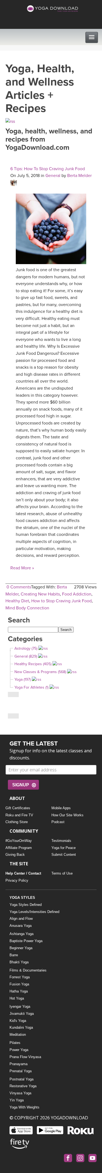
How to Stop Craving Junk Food (61, 601)
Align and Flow (21, 919)
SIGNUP (20, 785)
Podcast (57, 822)
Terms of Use (62, 873)
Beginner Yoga (21, 948)
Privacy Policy (16, 880)
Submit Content (63, 855)
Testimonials (61, 841)
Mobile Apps (61, 808)
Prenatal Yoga (21, 1071)
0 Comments (19, 587)
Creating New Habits (40, 594)
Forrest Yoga (20, 977)
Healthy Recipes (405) (32, 664)
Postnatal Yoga (21, 1079)
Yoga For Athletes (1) (31, 687)
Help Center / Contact (23, 873)
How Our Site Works (67, 815)
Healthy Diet (17, 601)
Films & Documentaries (28, 970)
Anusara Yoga (21, 926)
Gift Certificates (17, 808)
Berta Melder (79, 175)
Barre (14, 955)
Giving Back (15, 855)
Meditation (18, 1035)
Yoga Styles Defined (26, 905)
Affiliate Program (18, 848)
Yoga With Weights (24, 1107)
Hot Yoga (17, 998)
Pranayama (18, 1064)
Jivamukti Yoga (22, 1014)
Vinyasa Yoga (20, 1093)
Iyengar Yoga (20, 1006)
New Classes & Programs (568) (40, 672)
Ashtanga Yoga (21, 934)
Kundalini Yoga (21, 1027)
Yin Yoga (17, 1100)
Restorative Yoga (23, 1086)
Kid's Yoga (18, 1021)
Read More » (22, 568)
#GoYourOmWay (18, 841)
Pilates (15, 1043)
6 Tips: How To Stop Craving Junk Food (47, 169)
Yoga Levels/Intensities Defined (34, 912)
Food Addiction (76, 594)
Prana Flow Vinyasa (25, 1057)
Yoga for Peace (63, 848)
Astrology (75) (25, 648)
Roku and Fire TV (19, 815)
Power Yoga (19, 1050)
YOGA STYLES (22, 898)
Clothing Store (16, 822)
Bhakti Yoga (19, 962)
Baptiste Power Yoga (26, 941)
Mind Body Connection (27, 608)
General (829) (25, 656)
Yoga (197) (22, 679)
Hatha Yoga (19, 991)
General (52, 175)
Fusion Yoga (19, 984)
